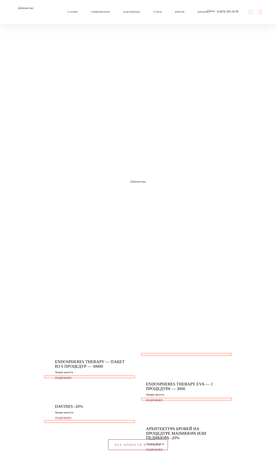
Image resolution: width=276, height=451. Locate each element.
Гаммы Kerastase (100, 12)
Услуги (157, 12)
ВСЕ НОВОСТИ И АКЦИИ (138, 444)
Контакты (203, 12)
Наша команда (131, 12)
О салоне (72, 12)
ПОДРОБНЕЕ (64, 378)
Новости (179, 12)
